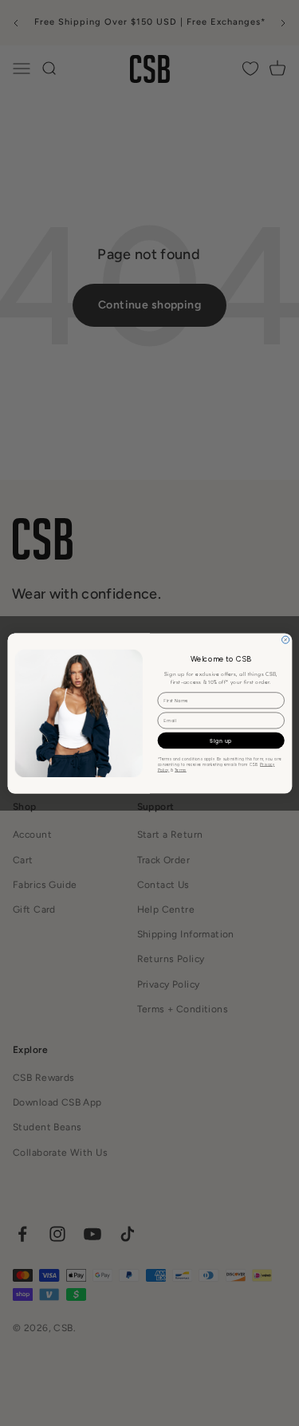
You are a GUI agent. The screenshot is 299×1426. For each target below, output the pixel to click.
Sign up (220, 740)
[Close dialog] (285, 639)
